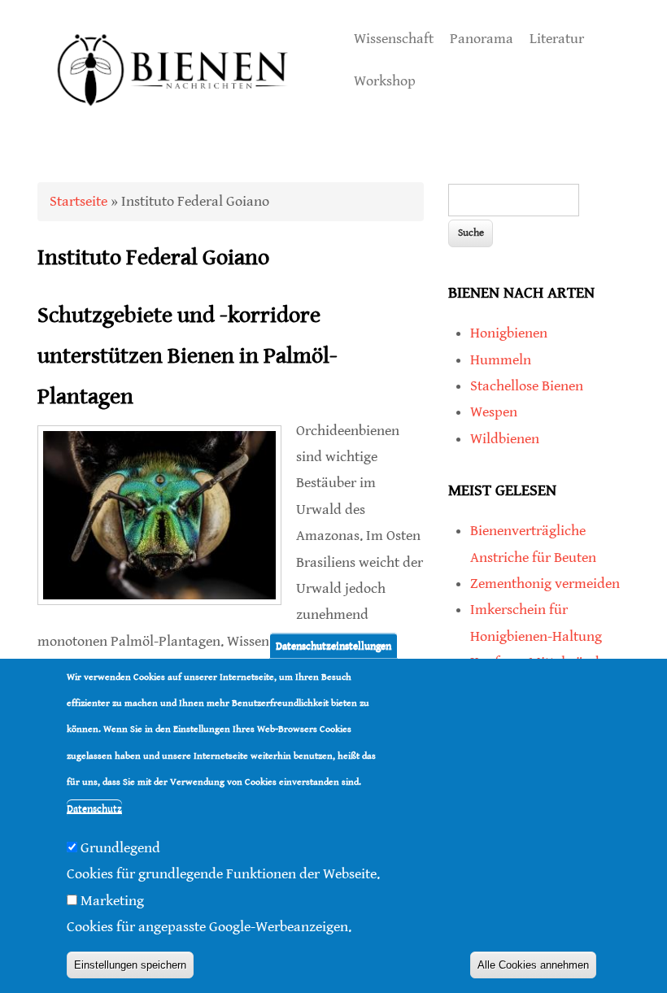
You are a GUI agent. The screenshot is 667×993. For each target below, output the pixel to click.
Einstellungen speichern (130, 965)
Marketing (112, 900)
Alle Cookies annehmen (533, 965)
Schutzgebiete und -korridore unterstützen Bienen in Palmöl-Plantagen (187, 357)
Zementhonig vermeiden (545, 583)
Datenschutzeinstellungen (333, 645)
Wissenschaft (394, 38)
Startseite (78, 201)
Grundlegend (120, 847)
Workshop (385, 80)
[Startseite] (173, 123)
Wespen (493, 411)
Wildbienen (504, 438)
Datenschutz (94, 809)
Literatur (557, 38)
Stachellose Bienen (526, 385)
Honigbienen (508, 333)
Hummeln (500, 359)
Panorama (481, 38)
